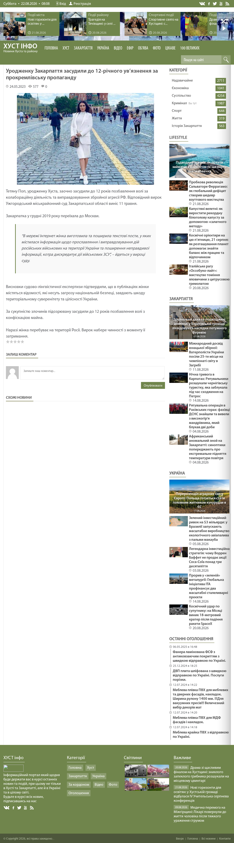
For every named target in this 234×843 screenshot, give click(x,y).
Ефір (130, 48)
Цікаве (170, 48)
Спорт (177, 111)
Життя (177, 118)
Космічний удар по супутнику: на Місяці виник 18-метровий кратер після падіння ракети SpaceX (206, 615)
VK (202, 4)
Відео (118, 48)
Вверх (180, 838)
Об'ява (143, 48)
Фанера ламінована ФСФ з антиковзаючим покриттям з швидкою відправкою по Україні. (199, 656)
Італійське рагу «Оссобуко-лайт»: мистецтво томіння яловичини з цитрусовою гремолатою (209, 275)
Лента (228, 3)
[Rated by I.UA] (13, 771)
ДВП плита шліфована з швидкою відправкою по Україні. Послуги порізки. (199, 675)
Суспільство (181, 96)
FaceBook (14, 807)
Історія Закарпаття (187, 126)
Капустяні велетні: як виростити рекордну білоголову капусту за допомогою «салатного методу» (207, 217)
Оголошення (79, 793)
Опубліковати (153, 385)
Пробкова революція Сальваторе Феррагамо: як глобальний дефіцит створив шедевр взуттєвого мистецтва (208, 191)
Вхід (62, 4)
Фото (157, 48)
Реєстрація (82, 4)
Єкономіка (180, 88)
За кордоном (79, 785)
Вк (6, 808)
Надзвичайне (182, 80)
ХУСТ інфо (20, 48)
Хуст (66, 48)
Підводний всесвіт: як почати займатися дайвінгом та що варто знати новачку (199, 167)
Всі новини (208, 838)
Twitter (215, 3)
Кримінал (179, 103)
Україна (103, 48)
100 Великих (189, 48)
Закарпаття (83, 48)
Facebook (209, 3)
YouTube (221, 3)
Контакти (225, 838)
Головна (51, 48)
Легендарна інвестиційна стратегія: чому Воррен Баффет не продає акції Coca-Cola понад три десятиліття (209, 557)
